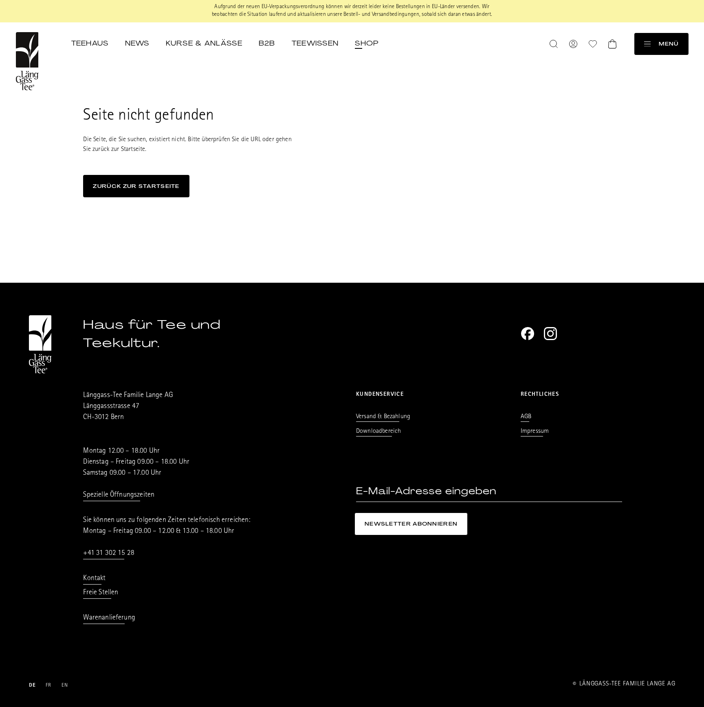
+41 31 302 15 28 (108, 553)
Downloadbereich (378, 431)
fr (49, 685)
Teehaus (90, 43)
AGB (526, 417)
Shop (366, 43)
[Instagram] (550, 333)
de (32, 685)
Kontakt (94, 579)
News (137, 43)
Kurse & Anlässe (204, 43)
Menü (668, 43)
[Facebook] (527, 333)
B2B (267, 43)
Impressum (535, 431)
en (65, 685)
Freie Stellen (100, 593)
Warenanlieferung (109, 618)
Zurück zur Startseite (136, 186)
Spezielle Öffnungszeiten (118, 495)
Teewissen (315, 43)
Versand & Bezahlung (383, 417)
